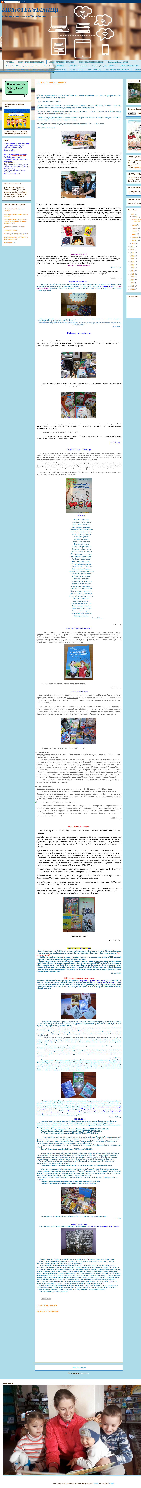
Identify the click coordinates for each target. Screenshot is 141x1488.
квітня (134, 234)
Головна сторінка (79, 1367)
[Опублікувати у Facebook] (48, 1298)
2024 (132, 250)
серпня (135, 217)
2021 (132, 259)
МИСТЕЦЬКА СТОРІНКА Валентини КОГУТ (49, 69)
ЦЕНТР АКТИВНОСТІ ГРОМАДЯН (31, 62)
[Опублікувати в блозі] (44, 1298)
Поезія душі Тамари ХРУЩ (118, 62)
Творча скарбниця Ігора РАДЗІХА (104, 66)
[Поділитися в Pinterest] (50, 1298)
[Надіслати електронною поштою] (42, 1298)
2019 (132, 265)
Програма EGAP (9, 242)
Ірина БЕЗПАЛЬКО (94, 69)
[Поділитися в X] (46, 1298)
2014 (132, 280)
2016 (132, 274)
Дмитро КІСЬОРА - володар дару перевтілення (22, 66)
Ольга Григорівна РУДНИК (54, 66)
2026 (132, 214)
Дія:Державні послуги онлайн (14, 227)
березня (135, 237)
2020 (132, 262)
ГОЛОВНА (10, 62)
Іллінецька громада (11, 230)
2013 (132, 283)
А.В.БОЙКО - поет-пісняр (77, 66)
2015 (132, 277)
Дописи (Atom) (84, 1373)
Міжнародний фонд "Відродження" (16, 234)
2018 (132, 268)
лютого (135, 240)
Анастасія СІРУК (76, 69)
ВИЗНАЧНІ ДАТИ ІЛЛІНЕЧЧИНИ (91, 62)
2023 (132, 253)
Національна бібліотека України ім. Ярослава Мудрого (16, 238)
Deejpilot (95, 1483)
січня (134, 243)
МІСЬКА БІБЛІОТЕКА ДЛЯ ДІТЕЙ (61, 62)
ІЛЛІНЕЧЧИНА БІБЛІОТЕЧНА (17, 69)
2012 (132, 286)
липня (134, 225)
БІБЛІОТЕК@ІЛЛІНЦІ (30, 9)
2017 (132, 271)
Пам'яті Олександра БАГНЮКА (117, 69)
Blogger (111, 1483)
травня (135, 231)
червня (135, 228)
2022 (132, 256)
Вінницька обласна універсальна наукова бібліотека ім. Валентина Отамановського (15, 221)
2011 (132, 289)
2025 (132, 247)
